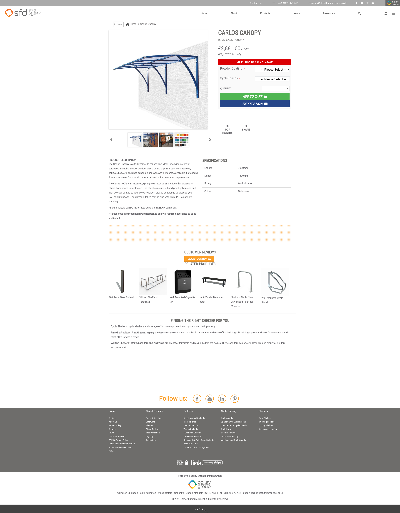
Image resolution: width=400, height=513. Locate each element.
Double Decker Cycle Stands (234, 425)
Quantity (226, 88)
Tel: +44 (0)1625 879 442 (285, 3)
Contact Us (256, 3)
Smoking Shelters (267, 422)
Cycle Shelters (265, 418)
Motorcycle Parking (229, 436)
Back (119, 24)
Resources (329, 13)
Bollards (188, 411)
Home (204, 13)
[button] (111, 140)
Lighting (149, 436)
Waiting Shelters (266, 425)
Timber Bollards (191, 429)
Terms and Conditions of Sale (122, 444)
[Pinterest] (367, 3)
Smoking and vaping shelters (148, 332)
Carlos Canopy (148, 24)
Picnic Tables (152, 429)
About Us (113, 422)
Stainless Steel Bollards (194, 418)
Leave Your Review (199, 258)
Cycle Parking (228, 411)
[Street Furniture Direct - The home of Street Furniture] (23, 13)
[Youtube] (362, 3)
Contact (112, 418)
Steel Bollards (190, 422)
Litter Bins (150, 422)
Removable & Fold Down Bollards (199, 440)
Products (265, 13)
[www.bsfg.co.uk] (392, 2)
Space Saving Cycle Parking (233, 422)
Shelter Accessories (268, 429)
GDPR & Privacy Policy (118, 440)
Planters (149, 425)
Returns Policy (115, 425)
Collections (151, 440)
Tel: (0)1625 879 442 (229, 492)
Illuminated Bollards (192, 433)
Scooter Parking (228, 433)
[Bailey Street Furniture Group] (200, 484)
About (234, 13)
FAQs (111, 451)
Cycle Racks (226, 429)
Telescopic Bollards (192, 436)
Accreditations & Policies (120, 447)
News (296, 13)
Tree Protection (153, 433)
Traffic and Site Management (197, 447)
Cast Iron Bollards (192, 425)
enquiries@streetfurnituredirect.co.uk (328, 3)
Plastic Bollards (191, 444)
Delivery (112, 429)
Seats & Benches (153, 418)
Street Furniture (154, 411)
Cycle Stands (227, 418)
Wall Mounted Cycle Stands (233, 440)
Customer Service (116, 436)
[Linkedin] (373, 3)
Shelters (263, 411)
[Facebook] (356, 3)
